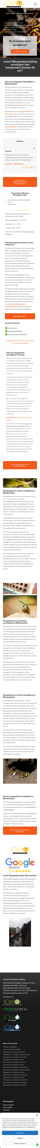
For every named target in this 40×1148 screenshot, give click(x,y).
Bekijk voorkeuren (20, 1143)
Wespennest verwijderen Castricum (15, 1057)
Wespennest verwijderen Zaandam (14, 1085)
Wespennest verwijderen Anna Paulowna (16, 1054)
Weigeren (20, 1138)
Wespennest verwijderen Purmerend (15, 1080)
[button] (37, 1115)
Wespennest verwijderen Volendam (14, 1082)
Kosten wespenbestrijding (11, 1049)
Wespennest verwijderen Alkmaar (14, 1052)
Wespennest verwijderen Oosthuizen (15, 1075)
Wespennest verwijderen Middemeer (15, 1067)
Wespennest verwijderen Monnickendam (16, 1070)
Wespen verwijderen (10, 1047)
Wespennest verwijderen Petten (13, 1077)
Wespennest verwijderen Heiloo (13, 1065)
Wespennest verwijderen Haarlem (14, 1062)
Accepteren (20, 1133)
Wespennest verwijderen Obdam (14, 1072)
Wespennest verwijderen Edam (13, 1060)
